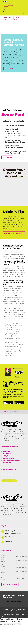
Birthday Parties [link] (8, 458)
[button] (6, 5)
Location (10, 5)
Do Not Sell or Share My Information (17, 616)
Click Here (8, 403)
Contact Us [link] (7, 462)
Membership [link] (7, 457)
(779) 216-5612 (9, 536)
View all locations (4, 626)
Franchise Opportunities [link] (11, 460)
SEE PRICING (9, 69)
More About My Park (10, 584)
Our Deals (13, 19)
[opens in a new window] (3, 11)
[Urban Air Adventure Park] (5, 1)
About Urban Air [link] (8, 451)
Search (2, 624)
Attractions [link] (7, 453)
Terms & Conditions (9, 614)
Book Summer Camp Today (13, 233)
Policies (17, 614)
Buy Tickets (8, 17)
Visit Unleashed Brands (14, 601)
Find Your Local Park (9, 481)
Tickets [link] (5, 455)
